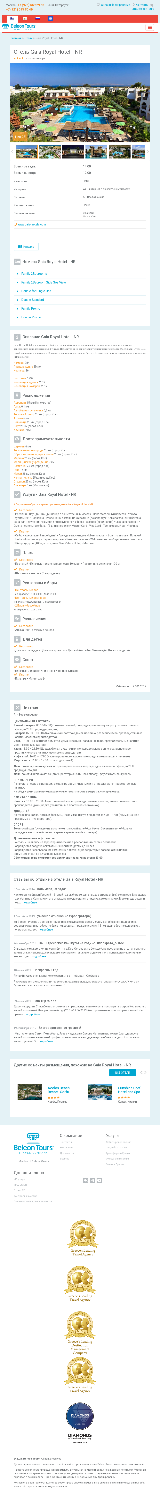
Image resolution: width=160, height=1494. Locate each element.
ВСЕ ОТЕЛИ (122, 1072)
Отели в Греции (115, 1164)
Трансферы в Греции (118, 1153)
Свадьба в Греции (116, 1147)
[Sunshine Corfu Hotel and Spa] (100, 1092)
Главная (16, 38)
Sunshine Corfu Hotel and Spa (130, 1090)
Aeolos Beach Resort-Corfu (59, 1090)
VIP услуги (19, 1179)
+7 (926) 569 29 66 (30, 5)
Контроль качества (25, 1196)
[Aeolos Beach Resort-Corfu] (30, 1092)
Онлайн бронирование (115, 4)
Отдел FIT (19, 1190)
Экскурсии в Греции (118, 1158)
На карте (28, 246)
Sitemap (64, 1158)
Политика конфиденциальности (33, 1201)
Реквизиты (66, 1147)
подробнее (30, 902)
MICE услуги (21, 1184)
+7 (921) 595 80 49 (19, 9)
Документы (67, 1153)
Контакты (142, 4)
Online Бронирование (118, 1142)
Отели (28, 38)
